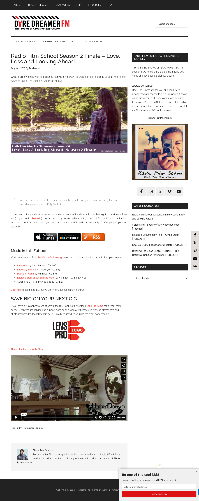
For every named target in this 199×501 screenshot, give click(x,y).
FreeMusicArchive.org (50, 257)
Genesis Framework (112, 490)
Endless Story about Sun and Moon (36, 277)
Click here (16, 289)
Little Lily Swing (26, 269)
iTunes (151, 118)
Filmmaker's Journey (33, 428)
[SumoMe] (195, 266)
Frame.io (36, 218)
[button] (159, 474)
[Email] (195, 258)
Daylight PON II (25, 273)
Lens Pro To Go (94, 305)
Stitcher (161, 118)
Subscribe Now (159, 494)
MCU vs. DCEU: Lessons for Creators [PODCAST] (158, 244)
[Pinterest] (195, 250)
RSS (169, 118)
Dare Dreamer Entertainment (40, 23)
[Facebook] (195, 235)
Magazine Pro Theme (87, 490)
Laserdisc (22, 265)
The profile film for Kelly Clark (27, 349)
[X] (195, 243)
